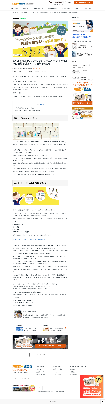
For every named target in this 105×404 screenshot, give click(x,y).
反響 (20, 71)
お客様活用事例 (52, 8)
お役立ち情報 (88, 8)
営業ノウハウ (85, 65)
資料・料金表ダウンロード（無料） (84, 2)
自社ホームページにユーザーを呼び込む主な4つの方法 (29, 239)
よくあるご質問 (66, 8)
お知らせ (77, 8)
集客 (74, 67)
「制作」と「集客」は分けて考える (25, 108)
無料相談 (69, 2)
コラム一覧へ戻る (40, 355)
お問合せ (72, 372)
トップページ (15, 12)
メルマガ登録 (73, 375)
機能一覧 (25, 8)
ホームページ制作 (28, 71)
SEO (15, 71)
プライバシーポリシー (23, 378)
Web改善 (37, 71)
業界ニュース (80, 67)
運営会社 (14, 378)
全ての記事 (24, 12)
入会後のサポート (38, 8)
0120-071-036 (57, 2)
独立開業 (85, 70)
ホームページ (33, 12)
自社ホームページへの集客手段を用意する (28, 110)
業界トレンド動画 (57, 369)
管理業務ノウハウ (76, 65)
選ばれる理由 (14, 8)
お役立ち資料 (56, 366)
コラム (55, 372)
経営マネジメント (76, 70)
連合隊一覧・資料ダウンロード (78, 366)
